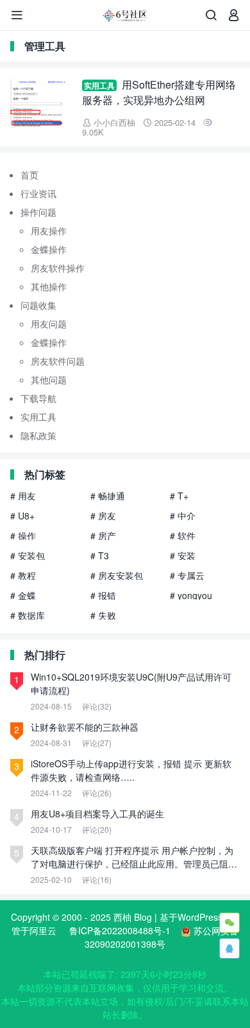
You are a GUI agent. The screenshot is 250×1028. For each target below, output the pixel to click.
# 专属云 (187, 575)
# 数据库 (27, 615)
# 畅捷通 (107, 495)
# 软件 (183, 535)
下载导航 (38, 398)
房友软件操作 (58, 267)
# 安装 (183, 555)
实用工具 (99, 85)
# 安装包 (27, 555)
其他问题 (49, 379)
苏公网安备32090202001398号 (161, 937)
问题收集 (38, 305)
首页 (29, 174)
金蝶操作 (49, 249)
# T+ (179, 495)
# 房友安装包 (116, 575)
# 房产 (103, 535)
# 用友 (23, 495)
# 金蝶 (23, 595)
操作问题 (38, 211)
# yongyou (191, 595)
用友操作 (49, 230)
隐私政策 (38, 435)
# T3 (99, 555)
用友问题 (49, 323)
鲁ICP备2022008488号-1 (120, 930)
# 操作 (23, 535)
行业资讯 (38, 193)
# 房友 (103, 515)
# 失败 (103, 615)
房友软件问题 (58, 360)
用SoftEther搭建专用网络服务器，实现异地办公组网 (159, 92)
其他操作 (49, 286)
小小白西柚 (114, 122)
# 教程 (23, 575)
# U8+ (22, 515)
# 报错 (103, 595)
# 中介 (183, 515)
